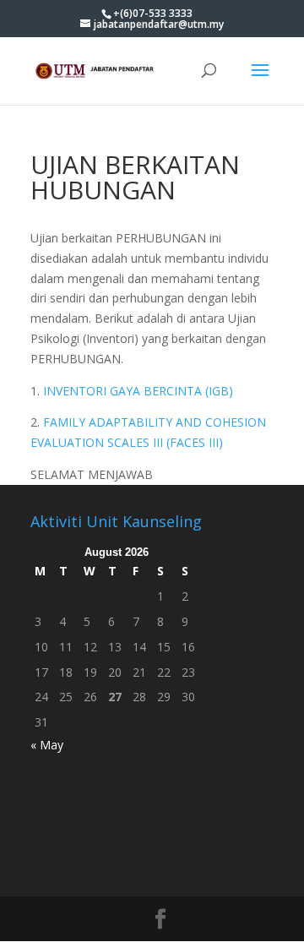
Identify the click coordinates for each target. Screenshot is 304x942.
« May (46, 745)
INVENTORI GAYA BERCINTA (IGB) (138, 391)
